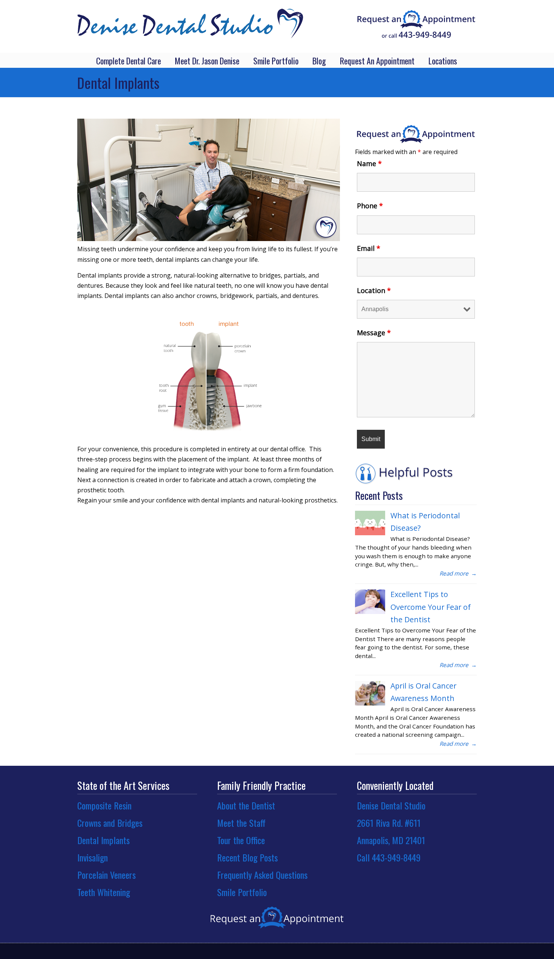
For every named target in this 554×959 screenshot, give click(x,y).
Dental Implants (103, 840)
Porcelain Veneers (106, 874)
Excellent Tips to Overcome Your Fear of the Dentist (430, 607)
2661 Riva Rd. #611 (389, 822)
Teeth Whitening (103, 892)
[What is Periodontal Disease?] (370, 533)
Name (369, 163)
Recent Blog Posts (247, 857)
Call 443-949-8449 (389, 857)
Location (374, 290)
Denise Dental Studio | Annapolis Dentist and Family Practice (190, 20)
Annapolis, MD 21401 (391, 840)
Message (374, 332)
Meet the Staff (241, 822)
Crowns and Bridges (109, 822)
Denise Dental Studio (391, 805)
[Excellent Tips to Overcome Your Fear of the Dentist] (370, 611)
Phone (370, 205)
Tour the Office (241, 840)
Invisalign (92, 857)
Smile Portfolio (242, 892)
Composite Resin (104, 805)
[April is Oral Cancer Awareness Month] (370, 703)
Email (368, 248)
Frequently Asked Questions (262, 874)
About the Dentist (246, 805)
